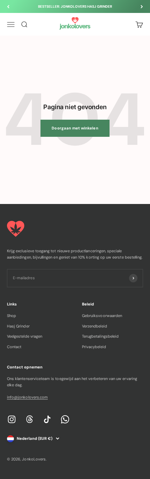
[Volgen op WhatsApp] (65, 419)
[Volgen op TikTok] (47, 419)
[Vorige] (8, 6)
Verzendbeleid (94, 326)
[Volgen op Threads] (29, 419)
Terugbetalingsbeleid (100, 336)
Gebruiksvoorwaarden (102, 315)
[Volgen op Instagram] (11, 419)
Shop (11, 315)
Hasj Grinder (18, 326)
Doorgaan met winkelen (75, 128)
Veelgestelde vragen (24, 336)
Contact (14, 346)
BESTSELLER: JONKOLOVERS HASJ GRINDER (75, 6)
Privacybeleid (94, 346)
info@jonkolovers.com (27, 397)
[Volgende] (142, 6)
